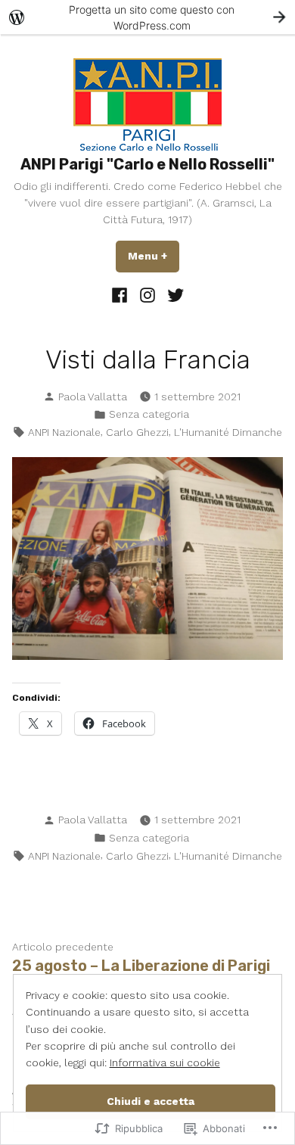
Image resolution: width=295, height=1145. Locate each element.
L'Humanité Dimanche (228, 432)
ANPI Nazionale (64, 432)
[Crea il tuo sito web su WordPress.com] (147, 17)
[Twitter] (173, 295)
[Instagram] (148, 295)
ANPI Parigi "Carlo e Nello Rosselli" (147, 164)
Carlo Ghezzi (137, 432)
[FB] (121, 295)
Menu (153, 256)
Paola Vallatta (92, 396)
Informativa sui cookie (165, 1062)
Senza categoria (149, 414)
